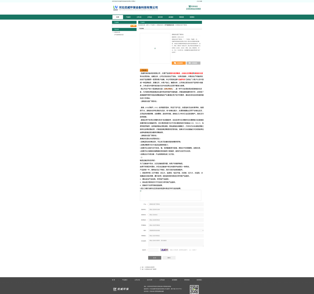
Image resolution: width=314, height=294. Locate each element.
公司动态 (149, 17)
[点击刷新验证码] (164, 250)
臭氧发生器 (160, 25)
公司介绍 (139, 17)
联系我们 (192, 17)
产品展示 (128, 17)
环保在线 (152, 291)
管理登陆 (157, 291)
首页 (147, 25)
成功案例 (171, 17)
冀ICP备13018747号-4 (176, 288)
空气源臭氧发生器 (118, 34)
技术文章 (160, 17)
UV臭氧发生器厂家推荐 (150, 269)
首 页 (113, 280)
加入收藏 (199, 1)
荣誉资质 (181, 17)
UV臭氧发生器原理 (149, 267)
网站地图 (161, 291)
